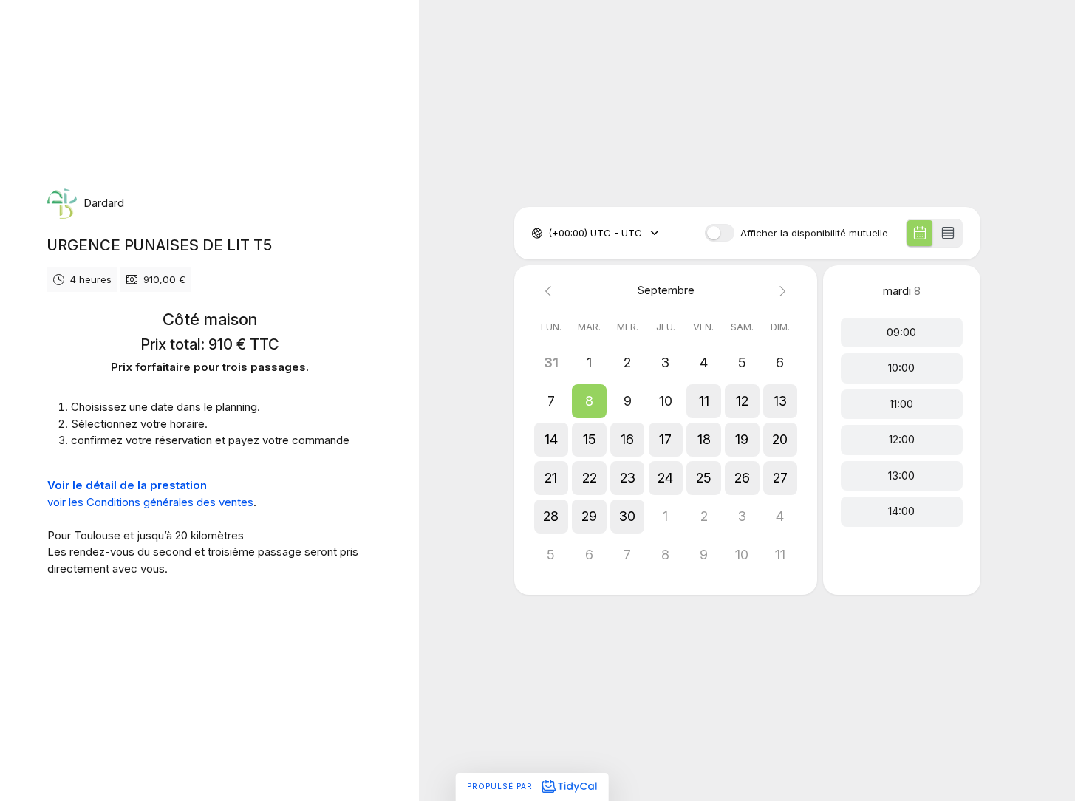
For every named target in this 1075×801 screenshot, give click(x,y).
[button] (589, 401)
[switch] (719, 233)
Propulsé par (501, 786)
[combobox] (549, 233)
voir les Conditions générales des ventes (150, 502)
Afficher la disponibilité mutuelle (814, 233)
